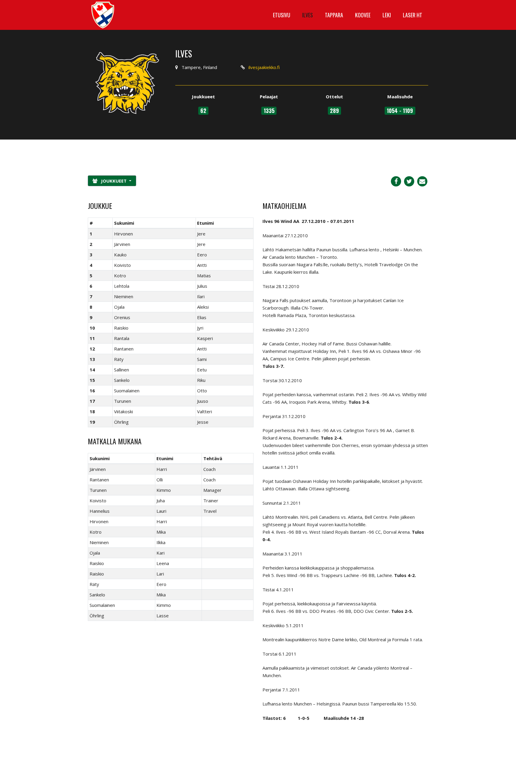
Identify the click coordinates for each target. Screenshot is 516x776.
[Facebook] (396, 181)
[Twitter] (409, 181)
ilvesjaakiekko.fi (264, 67)
